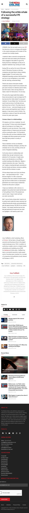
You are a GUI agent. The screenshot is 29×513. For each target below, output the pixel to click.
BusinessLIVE (4, 461)
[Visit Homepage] (14, 4)
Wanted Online (4, 469)
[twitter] (7, 309)
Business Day (4, 463)
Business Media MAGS (6, 473)
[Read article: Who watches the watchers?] (14, 366)
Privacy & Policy (16, 504)
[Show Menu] (2, 4)
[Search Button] (27, 4)
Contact (24, 504)
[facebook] (4, 309)
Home (2, 9)
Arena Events (4, 475)
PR (24, 265)
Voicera (6, 240)
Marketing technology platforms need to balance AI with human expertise (17, 377)
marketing (19, 265)
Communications (14, 9)
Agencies (7, 9)
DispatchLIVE (4, 468)
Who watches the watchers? (10, 369)
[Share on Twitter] (14, 43)
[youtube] (10, 309)
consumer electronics (16, 263)
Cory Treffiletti (6, 21)
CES (25, 47)
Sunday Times (4, 457)
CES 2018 (7, 263)
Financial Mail (4, 464)
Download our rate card (7, 449)
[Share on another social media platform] (23, 43)
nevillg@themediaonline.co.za (8, 442)
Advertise (8, 504)
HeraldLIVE (3, 466)
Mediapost (7, 250)
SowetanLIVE (4, 459)
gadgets (13, 265)
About (2, 504)
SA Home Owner (5, 471)
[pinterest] (13, 309)
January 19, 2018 (15, 21)
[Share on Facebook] (5, 43)
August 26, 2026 (13, 398)
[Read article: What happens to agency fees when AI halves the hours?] (4, 397)
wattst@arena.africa (6, 447)
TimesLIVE (3, 456)
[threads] (19, 309)
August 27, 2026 (6, 371)
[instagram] (16, 309)
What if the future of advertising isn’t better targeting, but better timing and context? (18, 338)
